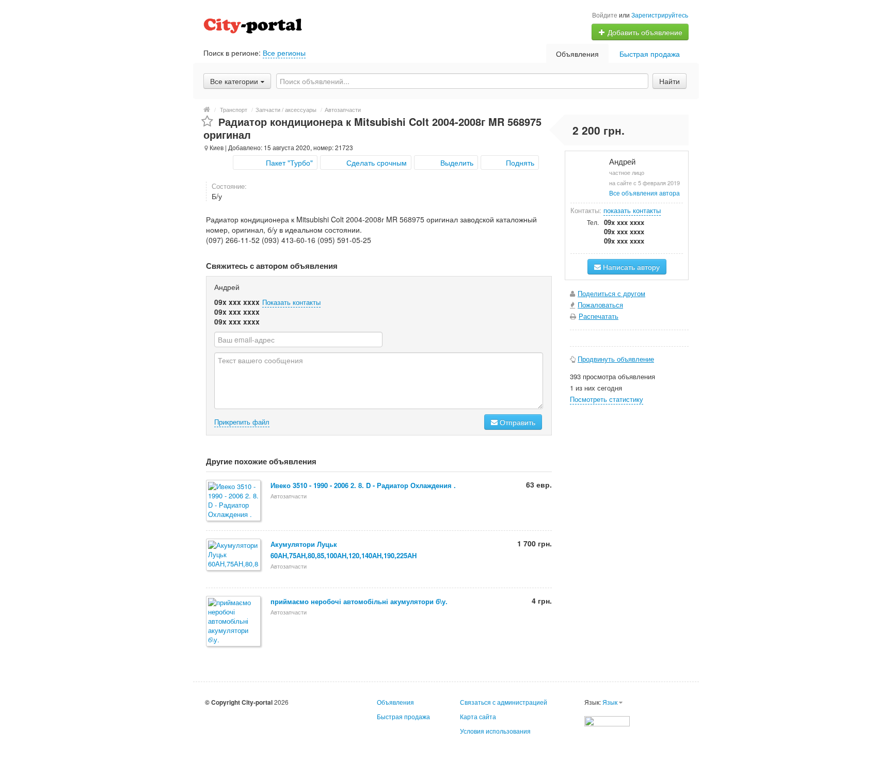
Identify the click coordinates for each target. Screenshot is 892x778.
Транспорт (233, 109)
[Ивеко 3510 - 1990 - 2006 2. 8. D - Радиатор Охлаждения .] (234, 501)
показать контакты (632, 210)
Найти (669, 81)
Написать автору (630, 267)
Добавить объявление (644, 32)
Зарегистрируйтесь (659, 14)
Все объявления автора (644, 192)
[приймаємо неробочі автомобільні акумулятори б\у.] (234, 622)
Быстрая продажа (649, 53)
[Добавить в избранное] (207, 121)
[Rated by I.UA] (607, 720)
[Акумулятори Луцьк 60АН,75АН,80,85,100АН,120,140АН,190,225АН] (234, 555)
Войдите (604, 14)
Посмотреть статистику (606, 399)
